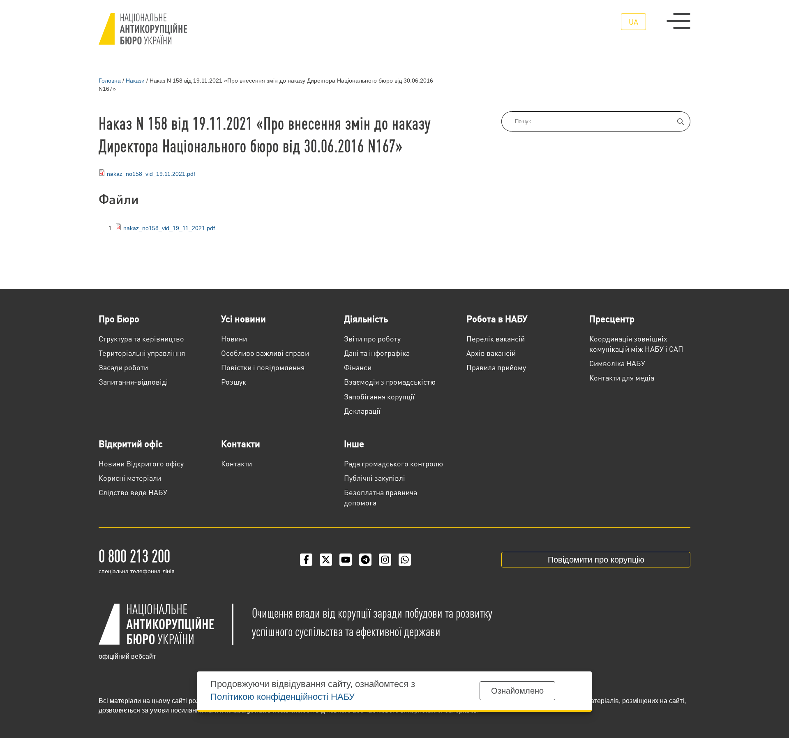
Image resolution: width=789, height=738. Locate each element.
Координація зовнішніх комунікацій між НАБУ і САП (636, 343)
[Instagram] (385, 560)
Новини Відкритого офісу (141, 463)
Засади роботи (123, 367)
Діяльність (366, 318)
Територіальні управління (142, 352)
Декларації (362, 410)
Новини (234, 338)
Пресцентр (611, 318)
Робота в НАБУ (496, 318)
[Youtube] (345, 560)
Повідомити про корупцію (596, 559)
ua (633, 21)
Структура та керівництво (141, 338)
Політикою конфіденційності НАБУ (282, 697)
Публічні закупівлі (374, 477)
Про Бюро (119, 318)
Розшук (233, 381)
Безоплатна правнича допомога (380, 497)
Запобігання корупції (379, 396)
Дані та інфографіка (377, 352)
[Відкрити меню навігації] (678, 21)
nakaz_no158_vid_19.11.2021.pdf (151, 174)
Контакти (240, 443)
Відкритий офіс (131, 443)
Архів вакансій (491, 352)
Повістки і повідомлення (263, 367)
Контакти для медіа (621, 377)
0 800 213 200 (134, 555)
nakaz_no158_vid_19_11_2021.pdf (168, 228)
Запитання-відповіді (133, 381)
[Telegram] (365, 560)
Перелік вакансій (495, 338)
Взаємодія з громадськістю (390, 381)
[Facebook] (306, 560)
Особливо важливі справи (265, 352)
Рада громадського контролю (393, 463)
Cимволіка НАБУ (617, 363)
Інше (354, 443)
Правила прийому (496, 367)
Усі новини (243, 318)
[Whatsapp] (405, 560)
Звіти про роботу (372, 338)
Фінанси (357, 367)
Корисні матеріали (130, 477)
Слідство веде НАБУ (133, 492)
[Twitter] (326, 560)
